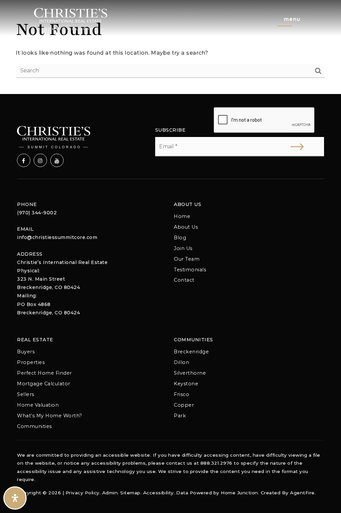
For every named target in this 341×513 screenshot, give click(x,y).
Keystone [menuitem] (186, 384)
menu (292, 19)
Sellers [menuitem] (25, 394)
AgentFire (302, 492)
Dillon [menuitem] (181, 362)
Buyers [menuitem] (26, 352)
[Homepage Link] (70, 19)
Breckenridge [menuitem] (191, 352)
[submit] (297, 146)
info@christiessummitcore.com (57, 237)
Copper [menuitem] (184, 405)
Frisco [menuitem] (181, 394)
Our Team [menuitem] (186, 259)
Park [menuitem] (180, 416)
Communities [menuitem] (34, 426)
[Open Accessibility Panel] (15, 498)
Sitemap (130, 492)
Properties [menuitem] (31, 362)
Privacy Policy (83, 492)
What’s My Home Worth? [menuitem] (49, 416)
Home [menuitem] (182, 216)
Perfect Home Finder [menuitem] (44, 373)
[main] (170, 47)
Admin (110, 492)
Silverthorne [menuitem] (190, 373)
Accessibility (158, 492)
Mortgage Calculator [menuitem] (43, 384)
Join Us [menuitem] (183, 248)
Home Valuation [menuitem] (38, 405)
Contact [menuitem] (184, 280)
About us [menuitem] (186, 227)
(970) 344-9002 (37, 213)
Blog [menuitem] (180, 238)
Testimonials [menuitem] (190, 270)
